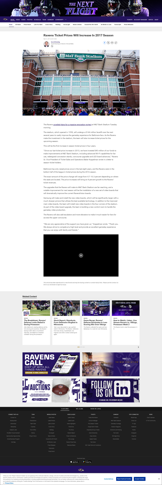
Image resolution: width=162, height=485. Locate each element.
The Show (71, 429)
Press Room (51, 451)
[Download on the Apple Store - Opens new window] (74, 462)
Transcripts (51, 448)
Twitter (134, 429)
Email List (133, 420)
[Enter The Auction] (51, 390)
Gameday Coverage (116, 423)
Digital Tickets (93, 439)
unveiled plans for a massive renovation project (72, 124)
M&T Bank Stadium (116, 420)
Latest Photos (51, 420)
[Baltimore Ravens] (81, 470)
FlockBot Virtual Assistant (13, 432)
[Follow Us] (111, 390)
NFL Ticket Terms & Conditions (93, 445)
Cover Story (52, 426)
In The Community (151, 420)
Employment (13, 420)
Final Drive (71, 426)
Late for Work (51, 423)
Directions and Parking (116, 429)
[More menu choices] (65, 19)
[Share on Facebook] (104, 43)
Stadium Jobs (13, 429)
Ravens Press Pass (71, 442)
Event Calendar (151, 417)
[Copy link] (115, 42)
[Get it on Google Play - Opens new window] (87, 462)
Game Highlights (71, 423)
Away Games (93, 436)
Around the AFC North (51, 439)
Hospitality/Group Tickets (93, 429)
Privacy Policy (9, 483)
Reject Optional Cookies (124, 479)
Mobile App (134, 417)
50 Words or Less (51, 442)
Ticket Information (93, 417)
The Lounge (71, 439)
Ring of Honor (33, 436)
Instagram (133, 432)
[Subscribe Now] (51, 364)
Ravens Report (71, 432)
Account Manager (93, 420)
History (33, 432)
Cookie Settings (108, 479)
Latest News (52, 417)
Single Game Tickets (93, 426)
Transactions (33, 420)
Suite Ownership (93, 432)
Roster (33, 417)
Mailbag (52, 429)
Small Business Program (13, 439)
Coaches (33, 426)
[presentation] (139, 347)
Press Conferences (71, 436)
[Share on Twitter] (108, 43)
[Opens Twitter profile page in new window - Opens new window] (52, 46)
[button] (81, 255)
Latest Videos (71, 417)
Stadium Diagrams (116, 426)
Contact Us (13, 417)
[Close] (159, 479)
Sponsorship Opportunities (13, 436)
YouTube (134, 439)
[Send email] (112, 43)
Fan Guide (115, 432)
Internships (13, 423)
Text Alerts (93, 442)
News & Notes (51, 436)
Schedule (116, 417)
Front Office (33, 429)
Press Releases (51, 445)
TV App (134, 423)
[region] (81, 479)
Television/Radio (71, 445)
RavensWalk (116, 439)
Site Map (13, 442)
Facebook (133, 426)
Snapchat (133, 436)
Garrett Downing (55, 42)
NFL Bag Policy (116, 436)
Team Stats (33, 423)
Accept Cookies (139, 479)
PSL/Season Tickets (93, 423)
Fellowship (13, 426)
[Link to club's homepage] (5, 19)
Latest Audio (71, 420)
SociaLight (51, 432)
